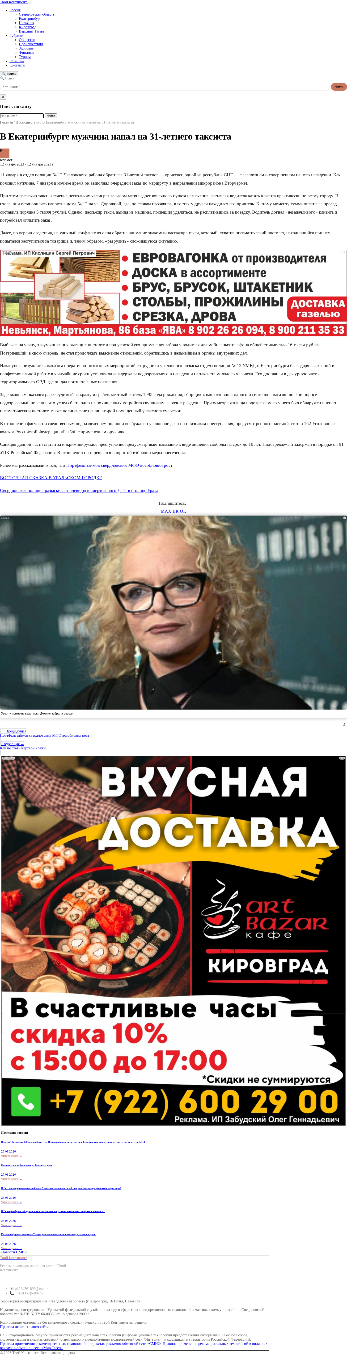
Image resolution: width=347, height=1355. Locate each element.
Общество (27, 40)
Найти (338, 87)
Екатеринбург (30, 19)
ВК (176, 511)
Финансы (26, 52)
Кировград (27, 27)
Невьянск (26, 23)
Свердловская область (37, 14)
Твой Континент (14, 2)
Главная (6, 122)
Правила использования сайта (24, 1327)
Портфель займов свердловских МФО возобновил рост (119, 465)
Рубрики (16, 35)
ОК (183, 511)
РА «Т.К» (16, 61)
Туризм (25, 57)
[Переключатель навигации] (29, 3)
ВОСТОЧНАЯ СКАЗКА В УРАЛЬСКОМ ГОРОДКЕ (51, 477)
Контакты (17, 65)
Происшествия (31, 44)
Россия (15, 10)
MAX (166, 511)
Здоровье (26, 48)
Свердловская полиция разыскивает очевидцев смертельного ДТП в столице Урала (79, 490)
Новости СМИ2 (14, 1252)
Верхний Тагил (31, 31)
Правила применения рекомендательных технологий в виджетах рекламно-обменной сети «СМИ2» (81, 1344)
